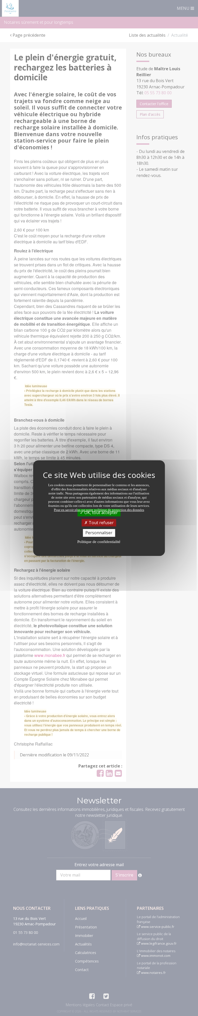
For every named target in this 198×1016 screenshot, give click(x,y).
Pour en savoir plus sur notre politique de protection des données (99, 510)
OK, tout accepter (100, 512)
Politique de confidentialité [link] (98, 542)
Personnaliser (98, 533)
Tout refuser (101, 522)
